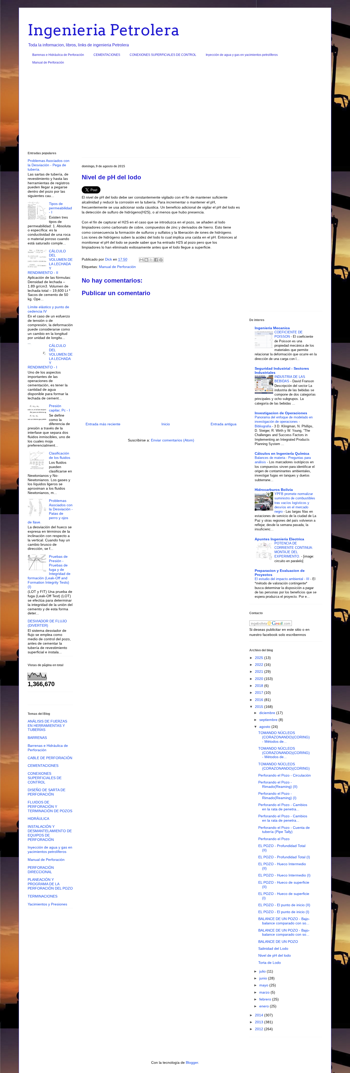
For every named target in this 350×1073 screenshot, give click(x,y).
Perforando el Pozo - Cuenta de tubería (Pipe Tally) (284, 830)
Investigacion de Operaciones (281, 413)
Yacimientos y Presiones (47, 904)
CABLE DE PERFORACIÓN (50, 758)
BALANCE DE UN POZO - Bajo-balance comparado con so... (284, 921)
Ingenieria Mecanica (272, 328)
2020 (259, 679)
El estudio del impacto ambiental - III (282, 579)
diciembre (267, 713)
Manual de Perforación (48, 62)
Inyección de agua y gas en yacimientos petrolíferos (242, 55)
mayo (264, 985)
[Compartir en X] (151, 259)
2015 (259, 707)
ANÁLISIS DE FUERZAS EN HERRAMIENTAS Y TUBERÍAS (47, 725)
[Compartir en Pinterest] (160, 259)
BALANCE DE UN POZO (278, 942)
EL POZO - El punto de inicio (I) (283, 912)
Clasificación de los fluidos (59, 455)
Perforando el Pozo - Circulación (284, 775)
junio (263, 978)
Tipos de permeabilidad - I (60, 208)
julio (263, 971)
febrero (265, 999)
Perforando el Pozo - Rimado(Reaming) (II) (277, 784)
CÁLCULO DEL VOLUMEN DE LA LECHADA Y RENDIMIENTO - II (50, 262)
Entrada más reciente (103, 424)
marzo (265, 992)
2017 (259, 692)
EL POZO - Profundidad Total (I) (284, 857)
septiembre (269, 720)
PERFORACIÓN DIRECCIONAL (41, 869)
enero (264, 1006)
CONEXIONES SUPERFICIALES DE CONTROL (163, 55)
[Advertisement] (175, 110)
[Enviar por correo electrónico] (141, 259)
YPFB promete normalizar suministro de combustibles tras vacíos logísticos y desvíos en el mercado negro (294, 502)
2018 (259, 686)
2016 (259, 700)
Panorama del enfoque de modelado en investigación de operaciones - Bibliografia (284, 421)
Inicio (165, 424)
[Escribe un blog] (146, 259)
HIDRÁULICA (38, 819)
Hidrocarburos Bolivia (274, 490)
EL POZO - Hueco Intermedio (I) (284, 875)
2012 (259, 1029)
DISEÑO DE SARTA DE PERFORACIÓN (46, 792)
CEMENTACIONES (107, 55)
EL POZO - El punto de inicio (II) (284, 905)
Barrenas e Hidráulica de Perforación (58, 55)
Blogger (192, 1062)
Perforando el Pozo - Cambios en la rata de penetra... (282, 807)
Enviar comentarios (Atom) (172, 440)
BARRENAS (37, 738)
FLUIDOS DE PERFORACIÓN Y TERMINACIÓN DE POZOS (50, 806)
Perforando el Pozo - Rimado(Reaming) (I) (277, 795)
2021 (259, 671)
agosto (265, 727)
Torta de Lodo (269, 963)
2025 (259, 658)
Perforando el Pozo (274, 839)
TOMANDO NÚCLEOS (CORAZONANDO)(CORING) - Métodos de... (284, 737)
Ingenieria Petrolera (104, 29)
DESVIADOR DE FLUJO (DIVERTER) (47, 623)
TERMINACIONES (42, 896)
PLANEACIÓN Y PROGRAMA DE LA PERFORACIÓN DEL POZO (50, 884)
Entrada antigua (223, 424)
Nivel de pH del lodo (274, 955)
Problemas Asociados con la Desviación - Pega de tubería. (48, 165)
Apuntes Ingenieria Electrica (279, 539)
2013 (259, 1022)
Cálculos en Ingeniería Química (282, 453)
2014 (259, 1015)
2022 (259, 665)
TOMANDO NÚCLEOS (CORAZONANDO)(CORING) (284, 766)
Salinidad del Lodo (273, 948)
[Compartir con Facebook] (156, 259)
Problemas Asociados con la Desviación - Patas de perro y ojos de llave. (50, 511)
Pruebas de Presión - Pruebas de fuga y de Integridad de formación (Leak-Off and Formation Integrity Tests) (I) (49, 571)
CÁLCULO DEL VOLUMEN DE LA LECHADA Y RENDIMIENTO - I (50, 356)
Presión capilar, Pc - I (59, 408)
